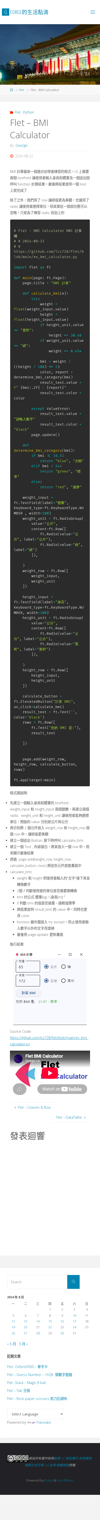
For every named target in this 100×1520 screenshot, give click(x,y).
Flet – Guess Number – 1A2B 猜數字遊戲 (39, 1374)
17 (74, 1321)
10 (74, 1315)
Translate (43, 1422)
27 (25, 1333)
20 (25, 1327)
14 (38, 1321)
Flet (21, 90)
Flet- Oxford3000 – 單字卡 (27, 1366)
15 (50, 1321)
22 (50, 1327)
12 (13, 1321)
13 (25, 1321)
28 (38, 1333)
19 (13, 1327)
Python (28, 112)
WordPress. (65, 1480)
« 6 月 (11, 1344)
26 (13, 1333)
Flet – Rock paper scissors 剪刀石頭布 (37, 1398)
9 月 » (23, 1344)
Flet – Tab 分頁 (18, 1390)
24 (74, 1327)
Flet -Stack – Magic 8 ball (26, 1382)
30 (62, 1333)
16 (62, 1321)
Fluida (48, 1480)
